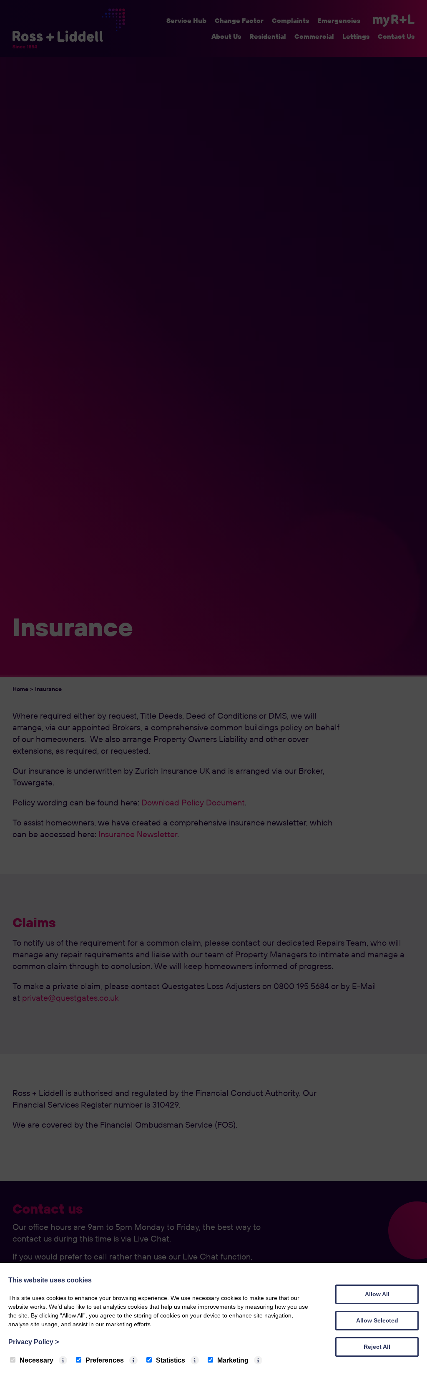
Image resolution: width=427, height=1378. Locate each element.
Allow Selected (377, 1320)
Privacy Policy (33, 1341)
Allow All (377, 1294)
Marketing (233, 1360)
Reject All (377, 1346)
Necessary (36, 1360)
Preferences (104, 1360)
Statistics (170, 1360)
